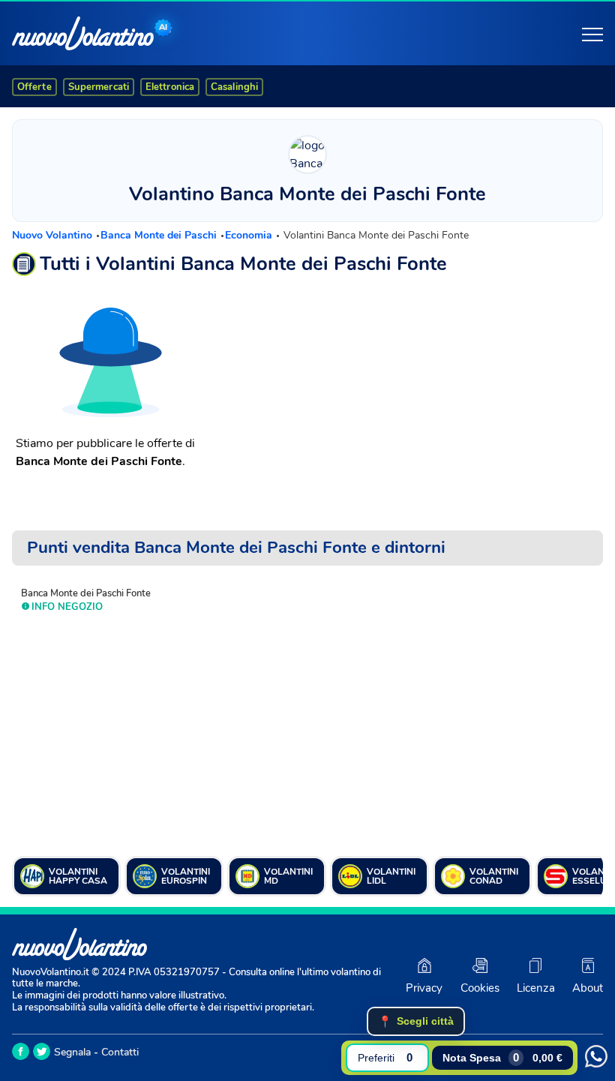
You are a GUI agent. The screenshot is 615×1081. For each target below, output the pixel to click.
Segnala (72, 1052)
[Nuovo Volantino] (83, 33)
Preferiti (385, 1057)
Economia (250, 235)
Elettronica (170, 87)
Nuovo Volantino (53, 235)
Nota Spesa (502, 1057)
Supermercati (98, 87)
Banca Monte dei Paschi (160, 235)
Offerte (34, 87)
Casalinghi (234, 87)
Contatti (120, 1052)
